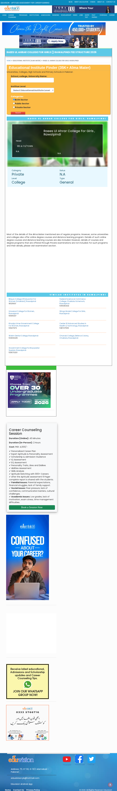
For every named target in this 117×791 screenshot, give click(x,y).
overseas (103, 15)
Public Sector (22, 103)
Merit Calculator (81, 2)
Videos (92, 2)
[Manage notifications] (110, 784)
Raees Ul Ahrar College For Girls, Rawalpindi (67, 118)
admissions (45, 15)
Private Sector (23, 107)
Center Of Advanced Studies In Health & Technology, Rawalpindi (73, 324)
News (75, 15)
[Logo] (31, 758)
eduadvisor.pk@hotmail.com (25, 778)
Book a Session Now (32, 507)
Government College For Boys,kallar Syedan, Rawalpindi (24, 349)
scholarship (66, 15)
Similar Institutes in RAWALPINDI (78, 294)
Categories (17, 96)
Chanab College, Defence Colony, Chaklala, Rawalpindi (74, 336)
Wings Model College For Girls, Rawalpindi (72, 312)
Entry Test (87, 16)
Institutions (34, 15)
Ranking (55, 15)
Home (9, 61)
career (112, 15)
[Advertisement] (59, 210)
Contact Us (110, 2)
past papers (94, 16)
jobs (81, 15)
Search (18, 113)
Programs (23, 15)
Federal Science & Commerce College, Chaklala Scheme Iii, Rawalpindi (72, 301)
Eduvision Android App (22, 784)
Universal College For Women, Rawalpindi (21, 312)
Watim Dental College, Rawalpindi (23, 335)
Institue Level (18, 86)
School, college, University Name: (29, 76)
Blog (70, 2)
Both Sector (21, 99)
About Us (100, 2)
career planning (12, 16)
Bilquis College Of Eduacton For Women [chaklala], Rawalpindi (22, 300)
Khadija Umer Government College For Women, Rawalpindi (24, 324)
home (4, 15)
